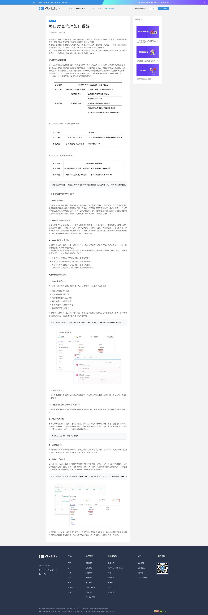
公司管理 (89, 573)
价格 (100, 8)
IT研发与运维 (90, 587)
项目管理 (89, 563)
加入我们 (141, 563)
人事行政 (89, 592)
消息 (69, 578)
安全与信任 (112, 592)
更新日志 (111, 587)
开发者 (110, 582)
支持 (90, 8)
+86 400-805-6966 (45, 566)
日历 (69, 582)
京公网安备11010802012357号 (61, 611)
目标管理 (89, 568)
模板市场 (111, 563)
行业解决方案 (90, 597)
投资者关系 (141, 568)
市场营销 (89, 578)
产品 (68, 8)
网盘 (69, 573)
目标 (69, 568)
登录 (152, 8)
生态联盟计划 (142, 578)
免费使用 (163, 8)
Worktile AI (110, 8)
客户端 (70, 587)
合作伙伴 (141, 573)
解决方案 (79, 8)
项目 (69, 563)
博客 (109, 573)
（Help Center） (119, 568)
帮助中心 (111, 568)
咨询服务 (111, 578)
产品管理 (89, 582)
